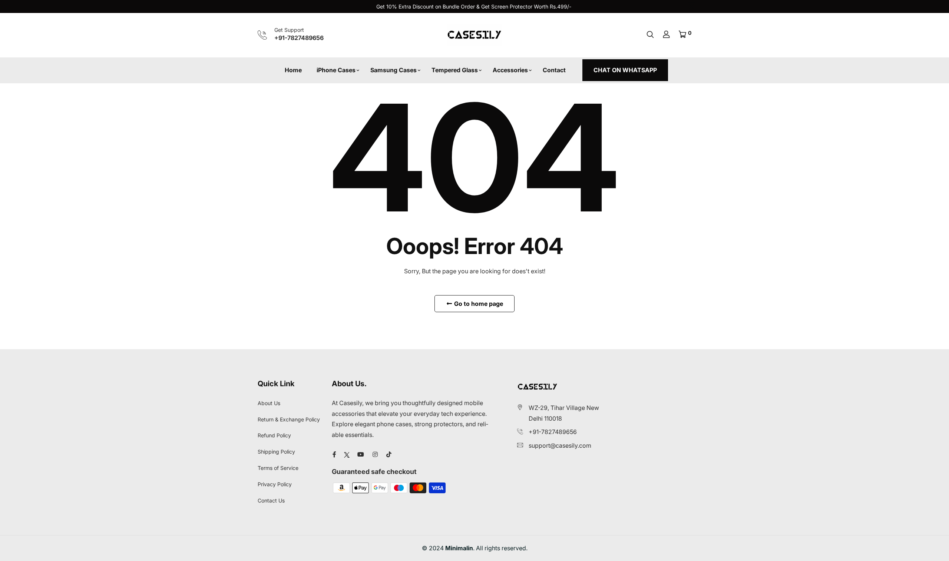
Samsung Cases (393, 70)
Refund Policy (274, 435)
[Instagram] (375, 454)
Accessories (510, 70)
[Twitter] (347, 454)
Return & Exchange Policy (289, 419)
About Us (269, 403)
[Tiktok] (389, 454)
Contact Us (271, 500)
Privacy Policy (275, 484)
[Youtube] (361, 454)
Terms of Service (278, 468)
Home (293, 70)
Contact (554, 70)
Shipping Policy (276, 451)
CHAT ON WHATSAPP (625, 70)
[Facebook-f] (334, 454)
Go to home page (478, 303)
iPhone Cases (336, 70)
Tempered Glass (454, 70)
